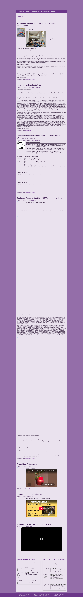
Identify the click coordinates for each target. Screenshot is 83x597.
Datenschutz (61, 594)
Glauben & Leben (45, 11)
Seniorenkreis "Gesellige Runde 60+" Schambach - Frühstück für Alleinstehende (32, 563)
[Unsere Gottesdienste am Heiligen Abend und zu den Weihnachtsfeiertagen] (21, 149)
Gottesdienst (27, 568)
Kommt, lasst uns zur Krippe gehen (31, 494)
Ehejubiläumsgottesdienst (56, 579)
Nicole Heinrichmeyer (36, 87)
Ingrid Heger (34, 27)
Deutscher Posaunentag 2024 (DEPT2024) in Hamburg (39, 198)
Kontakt (55, 595)
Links (59, 595)
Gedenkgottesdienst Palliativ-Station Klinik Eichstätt (57, 569)
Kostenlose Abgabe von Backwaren (58, 561)
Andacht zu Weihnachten (27, 464)
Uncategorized (32, 79)
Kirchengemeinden (24, 11)
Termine (53, 11)
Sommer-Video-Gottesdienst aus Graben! (34, 524)
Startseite (27, 79)
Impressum (56, 594)
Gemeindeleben (35, 11)
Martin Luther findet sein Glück (29, 85)
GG (32, 466)
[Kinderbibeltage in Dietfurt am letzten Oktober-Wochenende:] (21, 36)
